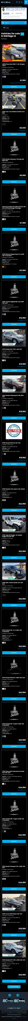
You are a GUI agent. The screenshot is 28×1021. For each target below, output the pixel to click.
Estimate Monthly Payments (18, 83)
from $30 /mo (22, 178)
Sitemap (14, 1018)
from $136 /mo (22, 366)
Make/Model (6, 13)
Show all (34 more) (14, 989)
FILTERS (7, 28)
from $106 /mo (22, 273)
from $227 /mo (21, 414)
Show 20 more (14, 987)
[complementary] (23, 1016)
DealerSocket (14, 1012)
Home (2, 6)
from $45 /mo (22, 225)
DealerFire (5, 1012)
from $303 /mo (21, 790)
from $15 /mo (22, 130)
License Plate (19, 13)
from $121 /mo (22, 320)
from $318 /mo (22, 931)
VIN (12, 13)
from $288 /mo (21, 742)
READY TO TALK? (14, 1008)
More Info (14, 87)
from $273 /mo (21, 506)
